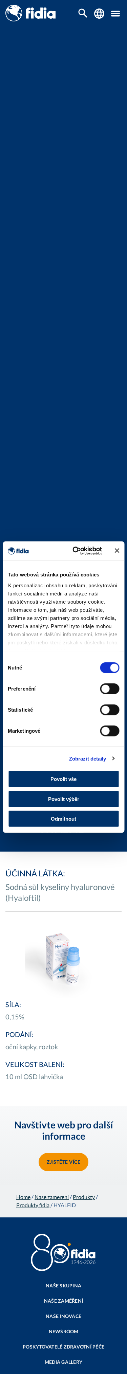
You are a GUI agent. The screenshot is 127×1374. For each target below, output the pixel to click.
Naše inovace (63, 1316)
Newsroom (64, 1331)
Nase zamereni (52, 1197)
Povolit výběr (63, 799)
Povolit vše (63, 779)
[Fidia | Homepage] (30, 19)
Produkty (84, 1197)
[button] (115, 13)
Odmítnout (63, 819)
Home (23, 1197)
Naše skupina (63, 1285)
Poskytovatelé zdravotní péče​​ (63, 1347)
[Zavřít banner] (116, 550)
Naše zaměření (63, 1301)
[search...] (83, 13)
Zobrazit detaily (87, 758)
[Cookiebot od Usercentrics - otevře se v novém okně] (75, 550)
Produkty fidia (32, 1205)
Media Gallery (63, 1362)
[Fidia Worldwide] (99, 13)
